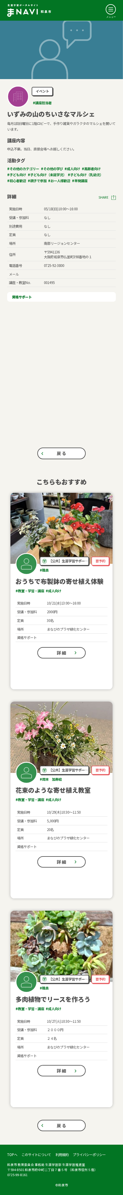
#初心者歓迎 (16, 180)
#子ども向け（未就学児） (47, 174)
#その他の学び (52, 168)
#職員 (44, 570)
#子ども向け (16, 174)
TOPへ (12, 1154)
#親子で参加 (37, 180)
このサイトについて (36, 1154)
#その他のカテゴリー (23, 168)
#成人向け (72, 168)
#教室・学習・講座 (30, 590)
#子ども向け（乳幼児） (85, 174)
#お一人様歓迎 (59, 180)
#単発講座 (79, 180)
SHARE (103, 197)
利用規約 (62, 1154)
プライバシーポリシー (89, 1154)
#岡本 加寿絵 (51, 779)
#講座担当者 (42, 102)
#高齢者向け (91, 168)
